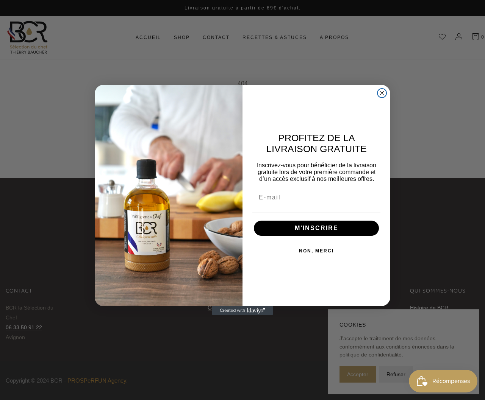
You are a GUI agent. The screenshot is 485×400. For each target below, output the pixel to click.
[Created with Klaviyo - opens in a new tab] (242, 310)
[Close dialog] (381, 93)
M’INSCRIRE (316, 228)
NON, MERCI (316, 251)
